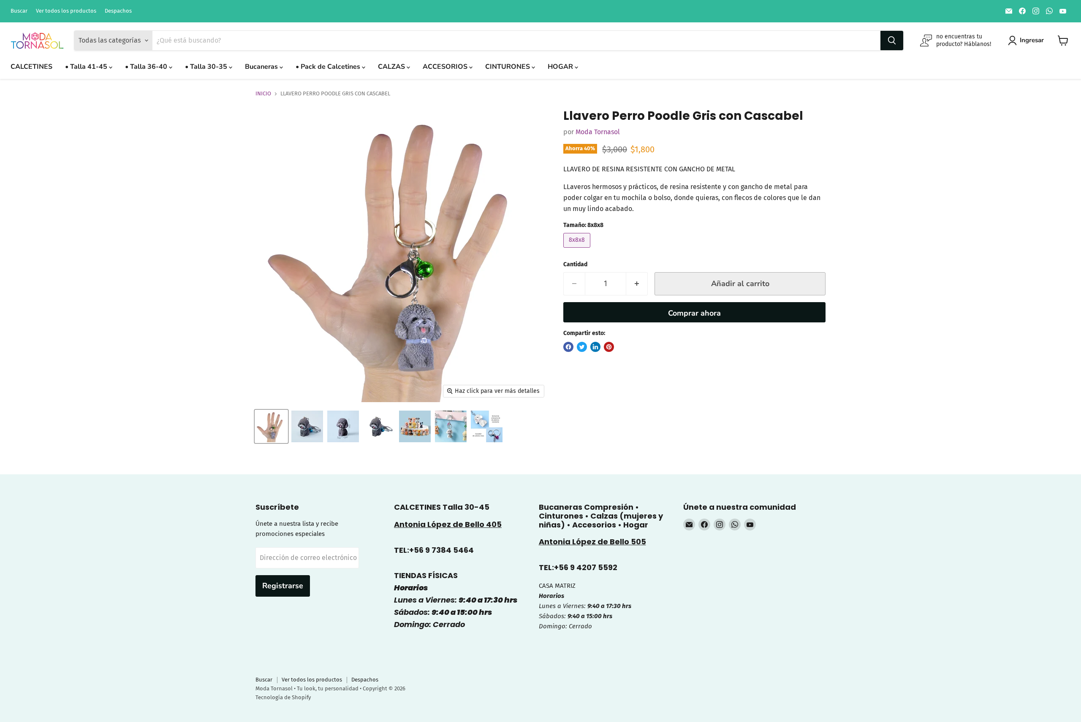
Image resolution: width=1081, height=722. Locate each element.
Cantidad (575, 264)
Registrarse (282, 586)
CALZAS (392, 66)
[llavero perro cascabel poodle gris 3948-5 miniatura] (307, 426)
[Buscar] (891, 40)
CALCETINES (31, 66)
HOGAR (561, 66)
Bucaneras (262, 66)
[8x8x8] (577, 250)
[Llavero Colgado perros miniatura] (450, 426)
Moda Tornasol (598, 132)
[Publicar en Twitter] (582, 347)
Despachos (118, 11)
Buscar (19, 11)
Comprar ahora (694, 313)
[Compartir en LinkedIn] (595, 347)
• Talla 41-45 (87, 66)
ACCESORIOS (446, 66)
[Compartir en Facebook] (568, 347)
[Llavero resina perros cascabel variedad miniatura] (415, 426)
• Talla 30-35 (207, 66)
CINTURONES (508, 66)
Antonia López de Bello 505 (592, 541)
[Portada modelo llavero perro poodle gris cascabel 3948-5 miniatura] (271, 426)
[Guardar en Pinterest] (609, 347)
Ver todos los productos (66, 11)
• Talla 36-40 (147, 66)
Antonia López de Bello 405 (448, 524)
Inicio (263, 94)
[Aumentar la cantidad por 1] (637, 283)
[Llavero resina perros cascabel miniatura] (486, 426)
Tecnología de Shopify (283, 697)
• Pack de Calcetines (329, 66)
